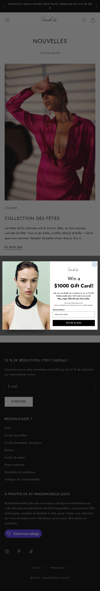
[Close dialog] (94, 264)
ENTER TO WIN (73, 323)
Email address (58, 310)
